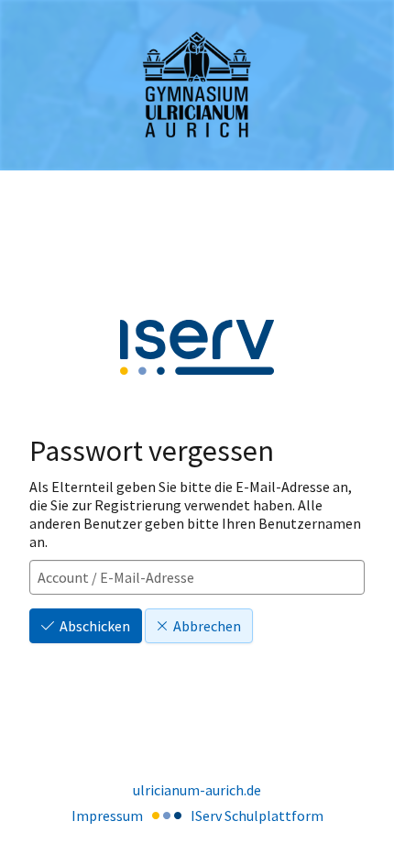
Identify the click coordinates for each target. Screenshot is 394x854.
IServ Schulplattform (257, 815)
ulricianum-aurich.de (197, 790)
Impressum (107, 815)
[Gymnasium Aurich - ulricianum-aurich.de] (197, 85)
